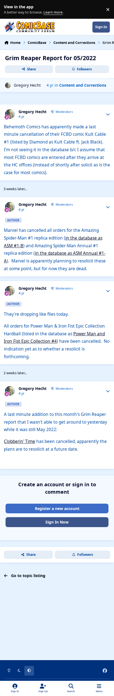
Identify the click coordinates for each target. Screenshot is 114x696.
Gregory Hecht (27, 85)
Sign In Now (57, 522)
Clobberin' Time (19, 441)
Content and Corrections (82, 85)
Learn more (10, 9)
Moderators (64, 112)
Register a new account (57, 508)
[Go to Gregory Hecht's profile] (8, 85)
